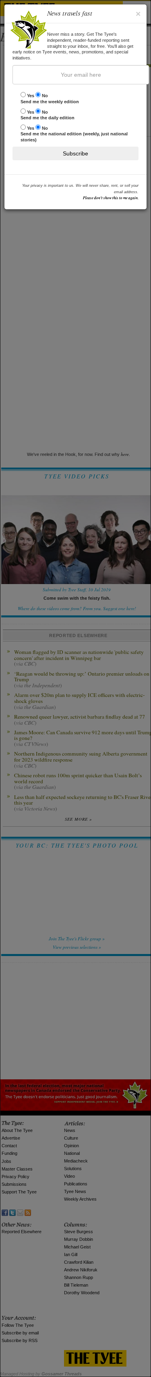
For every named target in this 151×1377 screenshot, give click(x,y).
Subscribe (75, 153)
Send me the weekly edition (50, 98)
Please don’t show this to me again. (111, 197)
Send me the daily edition (47, 115)
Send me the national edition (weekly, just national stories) (74, 134)
